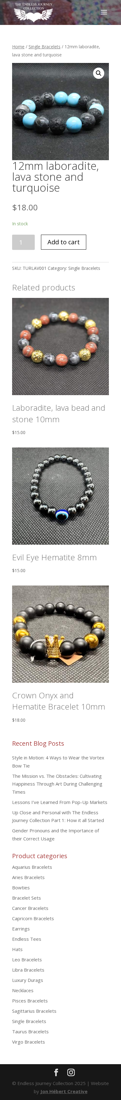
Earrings (21, 928)
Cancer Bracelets (30, 908)
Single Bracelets (44, 47)
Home (18, 47)
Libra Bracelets (28, 970)
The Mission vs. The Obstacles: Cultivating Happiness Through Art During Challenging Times (57, 784)
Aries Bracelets (28, 877)
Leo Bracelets (27, 959)
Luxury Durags (27, 980)
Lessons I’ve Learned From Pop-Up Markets (59, 802)
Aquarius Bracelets (32, 867)
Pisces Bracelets (30, 1000)
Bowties (21, 887)
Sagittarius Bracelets (34, 1011)
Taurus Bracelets (30, 1031)
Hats (17, 949)
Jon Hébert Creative (63, 1091)
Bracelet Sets (26, 898)
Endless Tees (26, 939)
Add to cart (63, 242)
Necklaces (23, 990)
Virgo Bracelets (28, 1042)
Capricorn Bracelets (33, 918)
